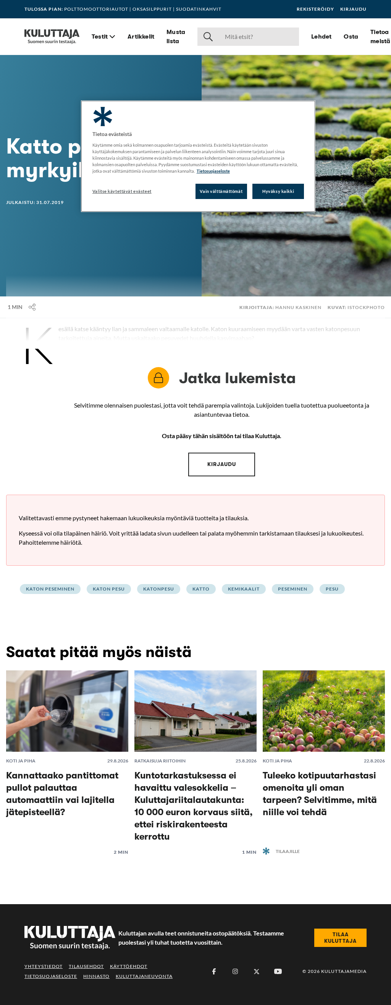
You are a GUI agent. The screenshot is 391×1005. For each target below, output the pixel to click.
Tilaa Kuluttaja (340, 937)
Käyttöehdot (128, 966)
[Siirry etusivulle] (51, 36)
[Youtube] (278, 971)
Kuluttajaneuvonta (144, 976)
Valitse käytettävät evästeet (122, 191)
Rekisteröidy (315, 9)
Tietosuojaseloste (50, 976)
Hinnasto (96, 976)
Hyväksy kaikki (278, 191)
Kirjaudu (353, 9)
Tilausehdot (86, 966)
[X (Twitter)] (256, 971)
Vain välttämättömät (221, 191)
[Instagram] (235, 971)
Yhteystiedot (43, 966)
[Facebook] (214, 971)
